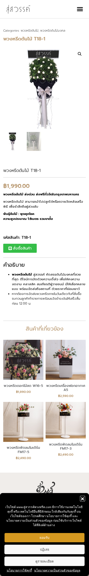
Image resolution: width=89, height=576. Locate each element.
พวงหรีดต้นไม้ (29, 30)
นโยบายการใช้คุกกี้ (19, 570)
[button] (82, 498)
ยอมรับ (44, 538)
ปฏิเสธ (44, 549)
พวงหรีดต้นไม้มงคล (52, 30)
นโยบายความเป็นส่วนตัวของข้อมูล (57, 570)
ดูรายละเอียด (44, 561)
